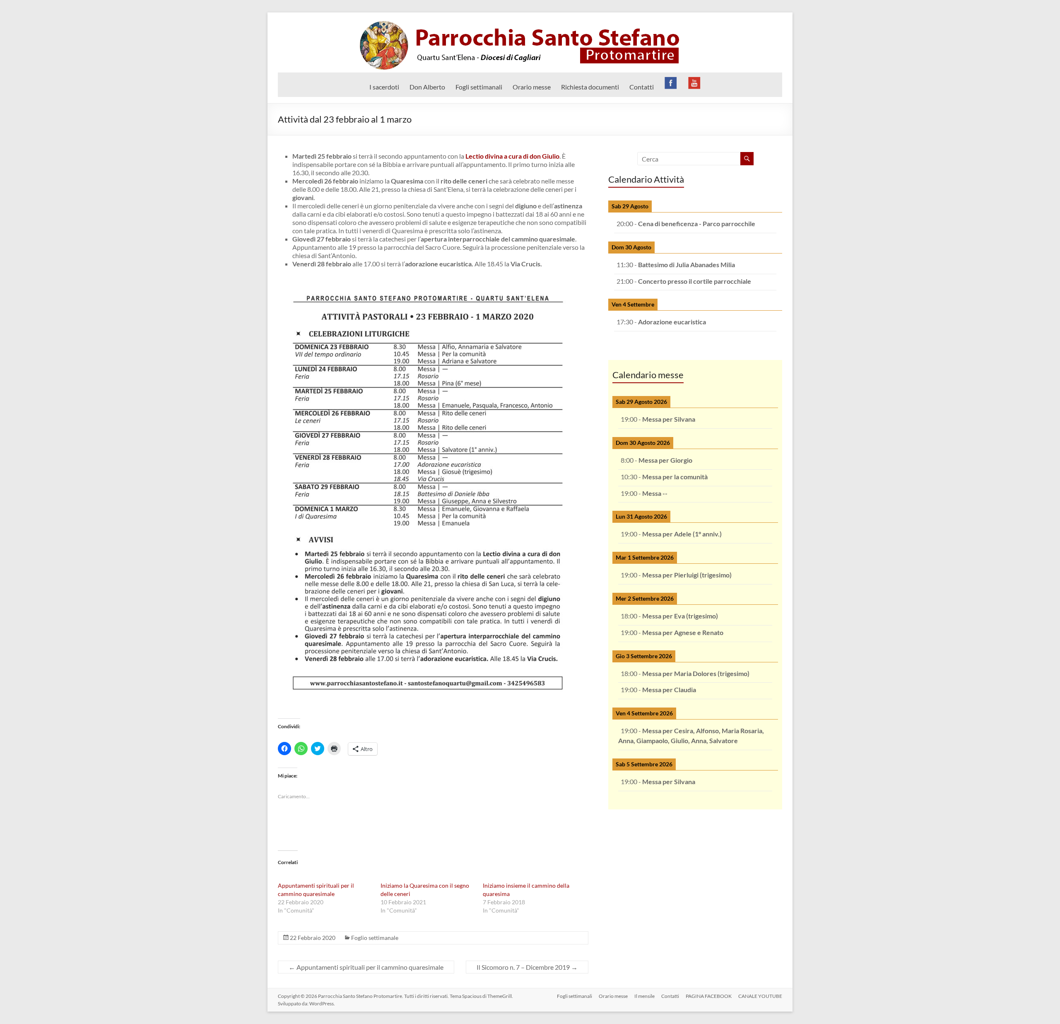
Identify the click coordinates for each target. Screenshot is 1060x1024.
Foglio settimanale (374, 937)
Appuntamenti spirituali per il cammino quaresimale (366, 967)
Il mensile (644, 996)
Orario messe (532, 87)
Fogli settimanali (478, 87)
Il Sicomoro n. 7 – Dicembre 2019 (527, 967)
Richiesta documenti (590, 87)
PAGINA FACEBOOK (709, 996)
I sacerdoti (384, 87)
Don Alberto (427, 87)
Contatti (641, 87)
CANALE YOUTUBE (760, 996)
